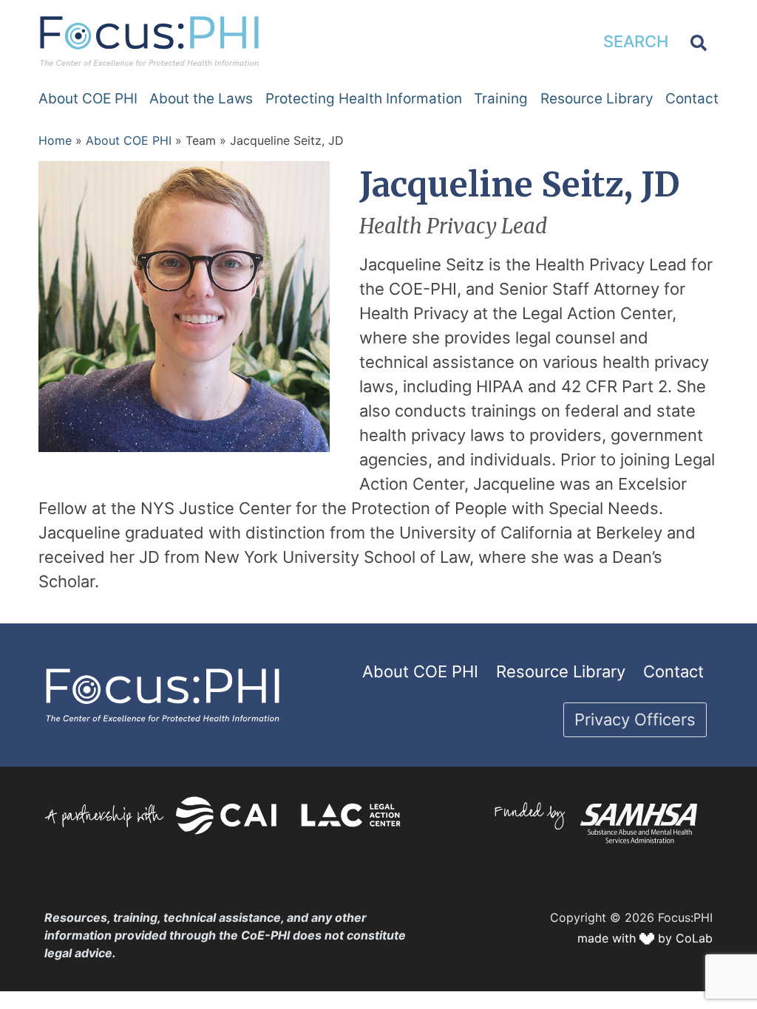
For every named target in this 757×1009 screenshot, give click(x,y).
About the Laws (201, 98)
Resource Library (597, 98)
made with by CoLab (645, 938)
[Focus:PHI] (149, 39)
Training (501, 98)
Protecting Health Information (363, 98)
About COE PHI (88, 98)
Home (55, 140)
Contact (692, 98)
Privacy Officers (635, 719)
